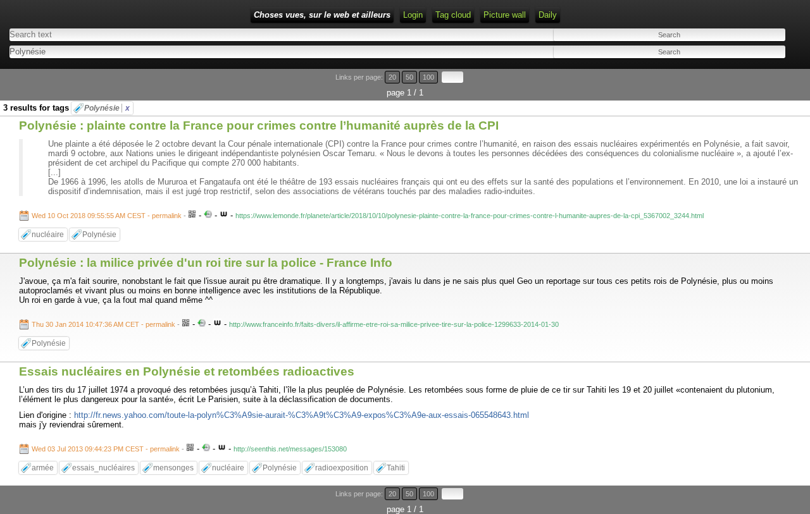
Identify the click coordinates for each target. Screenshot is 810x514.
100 (428, 77)
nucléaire (48, 234)
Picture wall (504, 15)
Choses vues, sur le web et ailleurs (322, 15)
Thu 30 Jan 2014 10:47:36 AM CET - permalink (103, 324)
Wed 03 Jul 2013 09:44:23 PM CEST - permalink (106, 449)
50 (409, 77)
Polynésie (107, 108)
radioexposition (341, 467)
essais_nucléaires (103, 467)
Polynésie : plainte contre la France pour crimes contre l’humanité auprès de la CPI (259, 125)
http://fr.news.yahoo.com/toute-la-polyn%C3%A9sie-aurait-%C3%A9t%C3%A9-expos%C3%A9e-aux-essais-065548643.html (301, 415)
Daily (548, 15)
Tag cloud (453, 15)
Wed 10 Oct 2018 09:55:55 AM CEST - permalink (107, 215)
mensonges (173, 467)
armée (43, 467)
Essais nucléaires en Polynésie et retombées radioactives (186, 371)
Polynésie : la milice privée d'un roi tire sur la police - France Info (205, 262)
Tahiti (396, 467)
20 (392, 77)
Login (413, 15)
